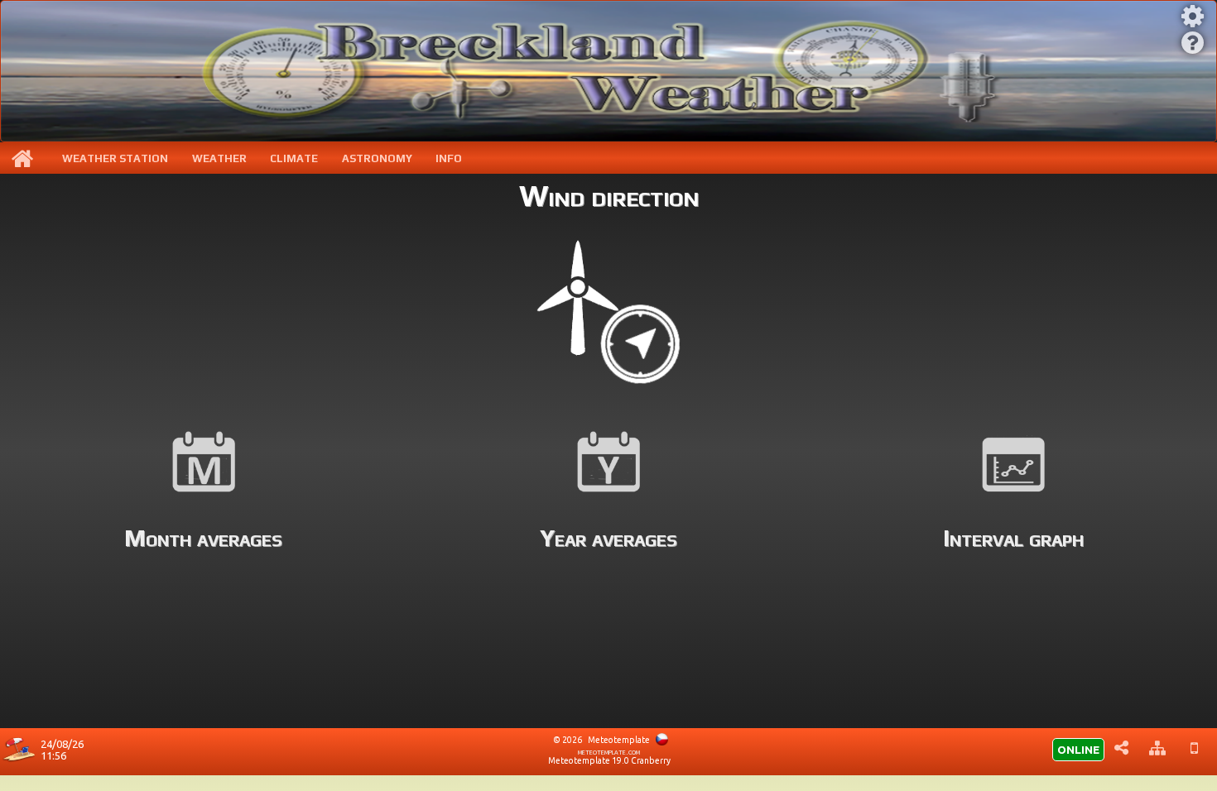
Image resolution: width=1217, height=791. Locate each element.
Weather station (115, 158)
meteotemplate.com (609, 751)
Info (448, 158)
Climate (294, 158)
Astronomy (377, 158)
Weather (219, 158)
